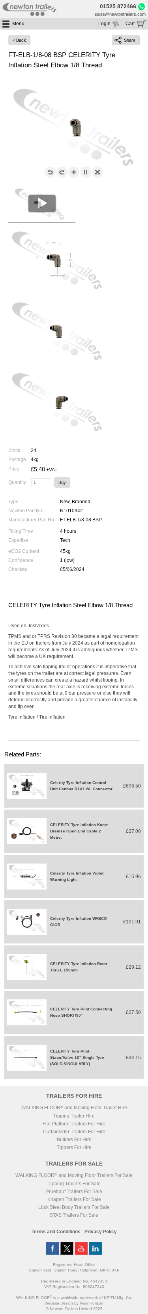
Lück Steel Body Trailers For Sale (74, 1207)
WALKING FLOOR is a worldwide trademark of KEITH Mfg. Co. (74, 1297)
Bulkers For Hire (74, 1139)
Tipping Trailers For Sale (74, 1183)
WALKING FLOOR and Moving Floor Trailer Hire (74, 1107)
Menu (18, 23)
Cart (130, 23)
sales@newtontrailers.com (120, 14)
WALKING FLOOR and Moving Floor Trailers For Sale (74, 1175)
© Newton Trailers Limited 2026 (74, 1309)
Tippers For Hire (74, 1147)
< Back (19, 40)
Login (104, 23)
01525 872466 (118, 6)
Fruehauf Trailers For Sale (74, 1191)
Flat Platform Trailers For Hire (74, 1124)
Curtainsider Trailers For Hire (74, 1131)
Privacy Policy (100, 1231)
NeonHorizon (91, 1303)
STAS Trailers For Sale (74, 1215)
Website (59, 1303)
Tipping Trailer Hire (74, 1116)
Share (129, 40)
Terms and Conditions (56, 1231)
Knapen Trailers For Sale (74, 1199)
